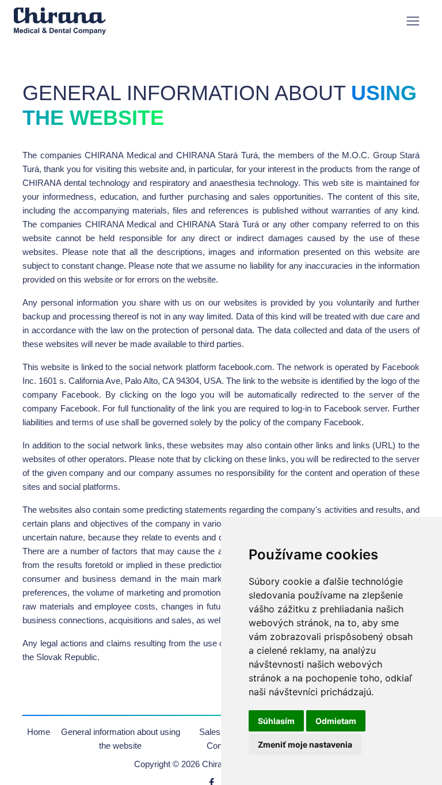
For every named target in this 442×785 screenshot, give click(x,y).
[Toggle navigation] (413, 21)
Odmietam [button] (335, 721)
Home (38, 732)
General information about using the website (120, 738)
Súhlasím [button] (276, 721)
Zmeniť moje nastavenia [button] (305, 744)
